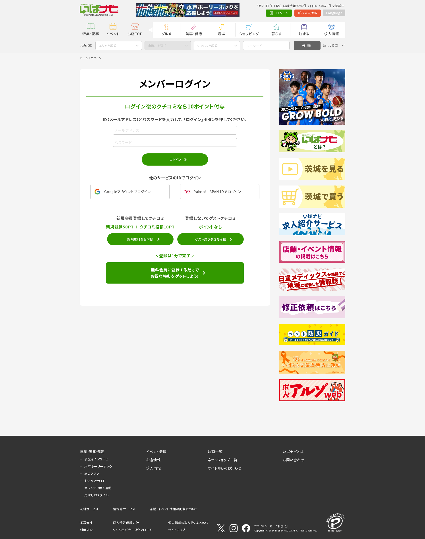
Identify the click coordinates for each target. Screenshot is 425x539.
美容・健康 (193, 33)
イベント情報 (156, 451)
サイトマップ (176, 529)
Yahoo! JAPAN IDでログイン (217, 191)
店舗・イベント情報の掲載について (174, 509)
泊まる (304, 33)
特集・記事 (90, 33)
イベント (112, 33)
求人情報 (331, 33)
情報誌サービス (124, 509)
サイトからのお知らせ (224, 468)
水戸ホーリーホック (98, 466)
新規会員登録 (308, 13)
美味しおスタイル (96, 495)
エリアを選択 (107, 45)
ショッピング (249, 33)
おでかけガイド (95, 481)
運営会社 (86, 522)
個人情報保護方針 (126, 522)
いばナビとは (293, 451)
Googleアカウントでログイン (127, 191)
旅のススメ (92, 473)
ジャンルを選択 (207, 45)
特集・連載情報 (92, 451)
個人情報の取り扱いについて (188, 522)
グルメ (166, 33)
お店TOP (135, 33)
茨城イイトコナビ (96, 459)
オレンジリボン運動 (98, 488)
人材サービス (89, 509)
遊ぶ (221, 33)
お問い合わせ (293, 459)
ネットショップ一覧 (222, 459)
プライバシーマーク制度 (269, 526)
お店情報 (153, 459)
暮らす (276, 33)
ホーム (84, 58)
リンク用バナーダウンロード (132, 529)
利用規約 (86, 529)
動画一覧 (215, 451)
